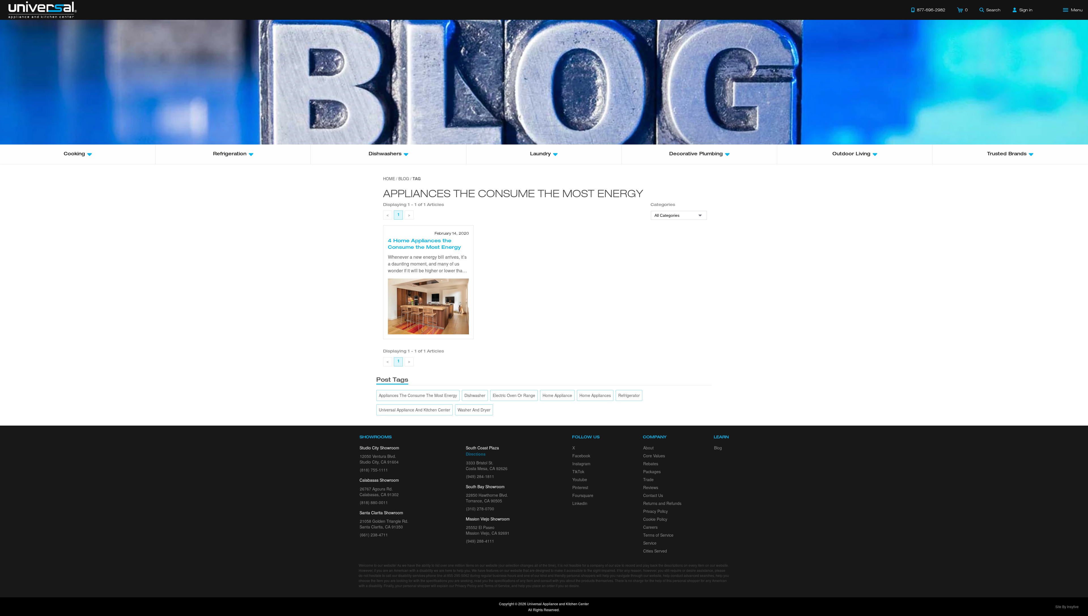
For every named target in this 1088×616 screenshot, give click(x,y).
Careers (650, 527)
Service (649, 543)
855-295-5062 (458, 575)
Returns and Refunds (662, 503)
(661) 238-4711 (374, 535)
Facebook (581, 455)
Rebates (650, 463)
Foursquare (582, 495)
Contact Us (653, 495)
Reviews (650, 487)
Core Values (654, 455)
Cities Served (655, 551)
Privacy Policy (655, 511)
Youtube (579, 479)
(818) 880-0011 (374, 502)
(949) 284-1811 (480, 476)
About (648, 448)
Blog (718, 448)
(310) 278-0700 (480, 508)
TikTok (578, 471)
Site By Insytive (1067, 606)
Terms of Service (658, 535)
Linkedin (579, 503)
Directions (476, 454)
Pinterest (580, 487)
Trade (648, 479)
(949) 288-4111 (480, 541)
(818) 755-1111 (374, 470)
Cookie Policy (655, 519)
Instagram (581, 463)
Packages (652, 471)
